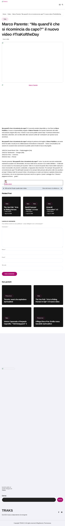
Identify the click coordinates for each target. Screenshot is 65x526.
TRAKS (7, 510)
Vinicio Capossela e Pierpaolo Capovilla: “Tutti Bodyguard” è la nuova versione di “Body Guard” (16, 324)
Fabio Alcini (8, 184)
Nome (4, 249)
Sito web (4, 265)
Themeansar (47, 523)
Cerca (4, 496)
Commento (5, 226)
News (28, 203)
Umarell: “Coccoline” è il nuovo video (52, 209)
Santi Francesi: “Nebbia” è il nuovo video (32, 209)
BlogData (39, 523)
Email (3, 257)
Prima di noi (9, 296)
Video (5, 19)
